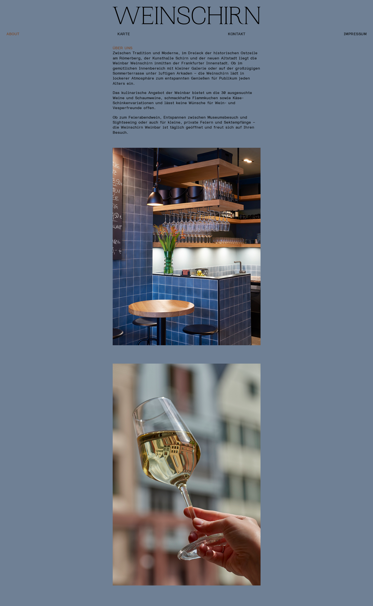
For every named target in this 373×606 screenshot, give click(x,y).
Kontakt (237, 33)
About (13, 33)
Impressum (355, 33)
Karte (123, 33)
